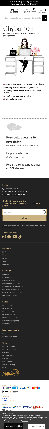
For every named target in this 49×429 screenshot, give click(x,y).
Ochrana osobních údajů (12, 292)
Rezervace (6, 277)
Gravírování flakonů (10, 314)
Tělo (4, 261)
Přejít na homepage (13, 99)
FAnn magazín (8, 311)
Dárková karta (8, 308)
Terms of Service (7, 227)
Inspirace (6, 323)
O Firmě (5, 352)
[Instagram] (4, 237)
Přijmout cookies (37, 426)
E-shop (5, 185)
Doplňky (5, 264)
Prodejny (5, 333)
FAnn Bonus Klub (9, 305)
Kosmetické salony (9, 336)
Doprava (5, 274)
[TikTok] (20, 237)
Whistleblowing (8, 364)
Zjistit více (24, 421)
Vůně (4, 255)
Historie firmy (7, 355)
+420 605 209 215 (12, 189)
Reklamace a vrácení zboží (12, 286)
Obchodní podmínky (10, 289)
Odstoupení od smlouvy (11, 283)
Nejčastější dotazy (9, 295)
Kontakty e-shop (8, 346)
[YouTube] (14, 237)
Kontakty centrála (9, 349)
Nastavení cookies (13, 426)
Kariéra (5, 358)
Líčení (4, 258)
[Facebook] (9, 237)
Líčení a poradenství (10, 317)
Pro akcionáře (7, 361)
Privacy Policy (38, 225)
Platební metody (8, 280)
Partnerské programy (10, 320)
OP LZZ (5, 367)
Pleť (3, 252)
